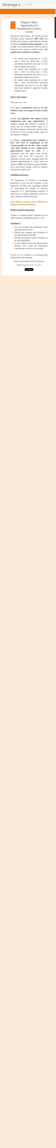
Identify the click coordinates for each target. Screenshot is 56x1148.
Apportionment (28, 265)
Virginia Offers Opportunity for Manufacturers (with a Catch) (29, 27)
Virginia (38, 265)
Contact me (15, 255)
